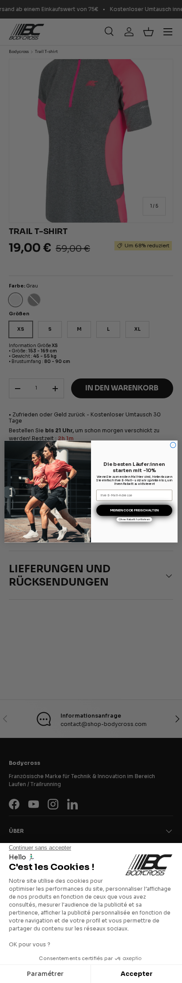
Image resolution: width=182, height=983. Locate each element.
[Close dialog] (173, 445)
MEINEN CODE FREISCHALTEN (134, 510)
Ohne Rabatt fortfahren (134, 519)
